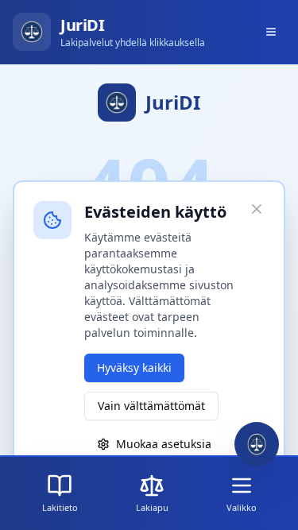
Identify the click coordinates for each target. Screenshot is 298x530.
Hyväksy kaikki (134, 367)
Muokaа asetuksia (163, 443)
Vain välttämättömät (151, 405)
